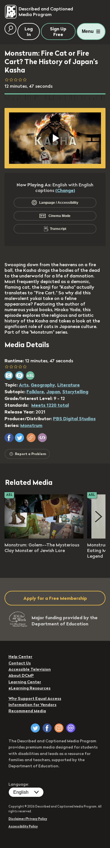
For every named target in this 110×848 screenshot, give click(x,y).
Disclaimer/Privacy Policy (27, 819)
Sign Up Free (58, 31)
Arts (23, 385)
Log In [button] (29, 31)
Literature (68, 385)
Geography (43, 385)
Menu (88, 31)
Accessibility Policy (23, 826)
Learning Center (24, 681)
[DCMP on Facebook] (47, 727)
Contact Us (19, 663)
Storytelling (75, 391)
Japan (53, 391)
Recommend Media (27, 710)
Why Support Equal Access (34, 698)
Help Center (20, 656)
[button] (9, 437)
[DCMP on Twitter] (35, 727)
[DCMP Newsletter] (70, 727)
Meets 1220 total (50, 405)
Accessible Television (29, 669)
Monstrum (31, 425)
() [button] (65, 190)
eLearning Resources (29, 688)
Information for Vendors (32, 704)
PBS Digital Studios (74, 418)
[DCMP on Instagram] (58, 727)
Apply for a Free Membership (55, 598)
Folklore (35, 391)
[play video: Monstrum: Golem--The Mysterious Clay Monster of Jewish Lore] (44, 537)
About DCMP (21, 675)
